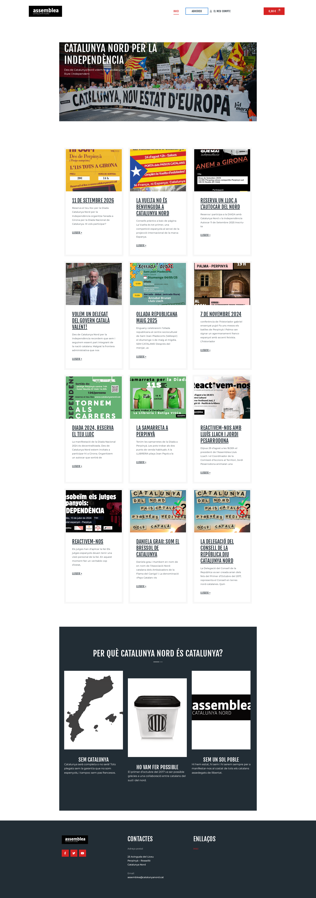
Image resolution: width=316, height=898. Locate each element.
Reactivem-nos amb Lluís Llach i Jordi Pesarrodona (220, 434)
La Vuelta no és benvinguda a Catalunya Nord (152, 206)
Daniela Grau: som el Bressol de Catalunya (157, 548)
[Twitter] (74, 853)
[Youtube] (82, 853)
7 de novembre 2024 (220, 314)
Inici (176, 11)
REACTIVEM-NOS (87, 542)
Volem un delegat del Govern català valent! (91, 320)
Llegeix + (77, 232)
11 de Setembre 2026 (93, 200)
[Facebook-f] (65, 853)
